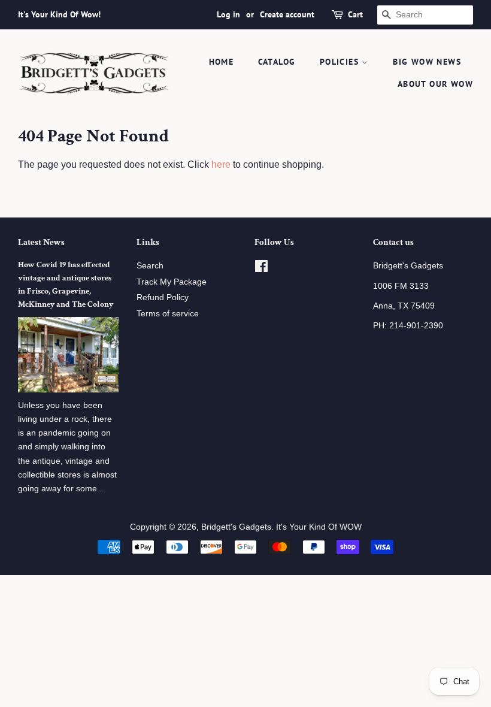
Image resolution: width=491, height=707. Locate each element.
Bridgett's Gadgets (236, 526)
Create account (287, 14)
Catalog (277, 61)
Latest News (41, 242)
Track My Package (172, 281)
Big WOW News (427, 61)
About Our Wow (435, 83)
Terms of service (168, 313)
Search (150, 265)
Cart (355, 14)
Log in (228, 14)
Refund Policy (163, 297)
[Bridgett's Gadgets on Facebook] (261, 268)
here (221, 164)
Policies (341, 61)
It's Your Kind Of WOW (319, 526)
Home (221, 61)
